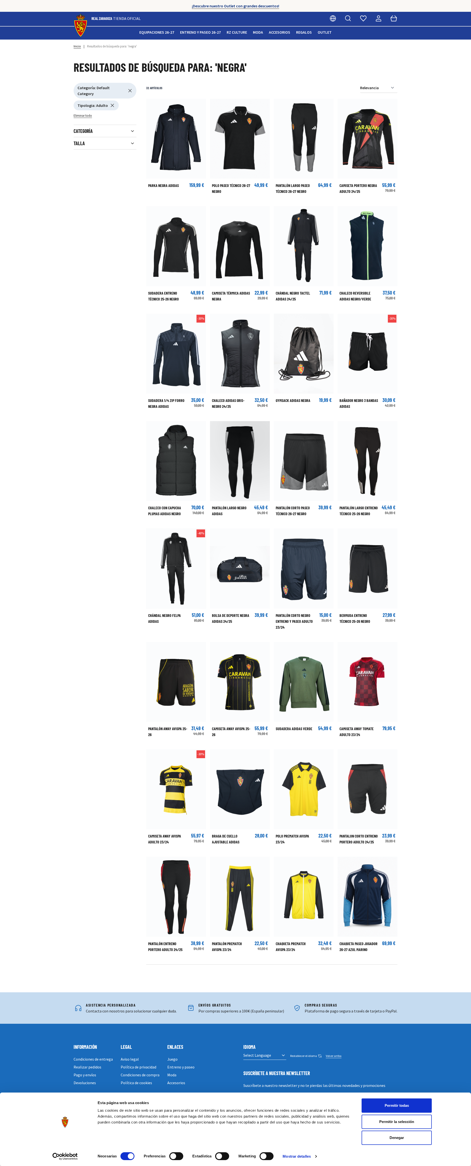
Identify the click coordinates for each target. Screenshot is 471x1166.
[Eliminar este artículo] (130, 90)
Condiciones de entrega (93, 1059)
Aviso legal (130, 1059)
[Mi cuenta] (378, 18)
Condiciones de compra (140, 1074)
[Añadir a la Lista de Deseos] (152, 105)
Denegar (397, 1138)
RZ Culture (237, 32)
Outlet (325, 32)
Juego (172, 1059)
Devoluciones (85, 1082)
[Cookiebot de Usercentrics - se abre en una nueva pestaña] (65, 1156)
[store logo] (81, 26)
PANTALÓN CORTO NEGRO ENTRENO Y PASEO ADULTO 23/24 (294, 621)
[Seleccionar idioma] (333, 18)
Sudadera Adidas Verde (294, 728)
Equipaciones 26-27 (156, 32)
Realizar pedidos (87, 1067)
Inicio (77, 46)
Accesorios (279, 32)
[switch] (176, 1156)
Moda (258, 32)
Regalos (304, 32)
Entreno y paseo (181, 1067)
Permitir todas (397, 1105)
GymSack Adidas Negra (293, 400)
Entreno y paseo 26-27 (200, 32)
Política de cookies (136, 1082)
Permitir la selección (396, 1122)
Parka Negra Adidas (163, 185)
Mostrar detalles (297, 1156)
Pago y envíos (85, 1074)
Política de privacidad (138, 1067)
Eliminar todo (83, 116)
